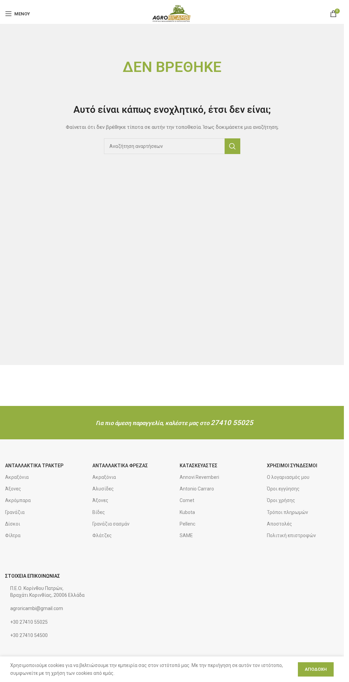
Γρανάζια (15, 512)
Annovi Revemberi (199, 477)
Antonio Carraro (197, 488)
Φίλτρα (12, 535)
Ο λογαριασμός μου (288, 477)
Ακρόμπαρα (18, 500)
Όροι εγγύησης (283, 488)
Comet (187, 500)
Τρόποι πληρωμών (287, 512)
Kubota (187, 512)
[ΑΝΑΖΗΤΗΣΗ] (232, 146)
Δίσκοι (12, 524)
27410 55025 (232, 423)
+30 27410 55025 (29, 622)
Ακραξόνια (17, 477)
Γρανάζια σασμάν (111, 524)
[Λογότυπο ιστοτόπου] (172, 13)
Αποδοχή (316, 669)
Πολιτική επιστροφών (291, 535)
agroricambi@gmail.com (36, 608)
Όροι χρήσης (281, 500)
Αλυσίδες (103, 488)
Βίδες (98, 512)
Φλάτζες (102, 535)
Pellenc (187, 524)
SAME (186, 535)
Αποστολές (279, 524)
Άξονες (13, 488)
